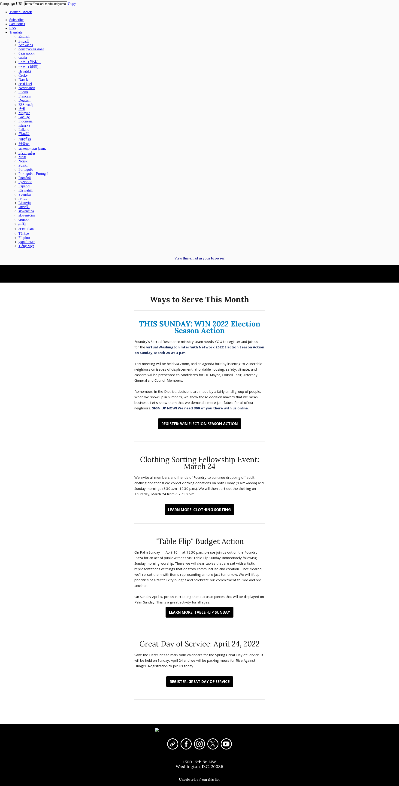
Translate (15, 32)
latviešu (24, 207)
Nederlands (26, 88)
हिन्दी (21, 109)
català (22, 57)
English (24, 36)
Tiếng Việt (26, 246)
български (26, 53)
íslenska (24, 125)
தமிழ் (22, 223)
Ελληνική (25, 105)
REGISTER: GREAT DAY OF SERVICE (200, 681)
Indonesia (25, 121)
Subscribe (16, 20)
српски (24, 219)
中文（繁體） (29, 67)
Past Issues (17, 24)
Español (24, 186)
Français (24, 96)
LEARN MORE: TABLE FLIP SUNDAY (199, 612)
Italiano (23, 129)
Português (25, 169)
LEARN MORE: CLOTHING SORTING (199, 510)
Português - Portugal (33, 174)
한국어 (24, 144)
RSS (12, 28)
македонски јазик (32, 148)
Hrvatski (24, 71)
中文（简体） (29, 62)
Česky (23, 75)
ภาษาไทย (26, 229)
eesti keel (25, 84)
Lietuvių (24, 203)
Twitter (20, 12)
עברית (22, 199)
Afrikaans (25, 45)
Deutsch (24, 100)
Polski (22, 165)
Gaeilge (24, 117)
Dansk (23, 80)
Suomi (23, 92)
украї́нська (26, 242)
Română (24, 178)
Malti (22, 157)
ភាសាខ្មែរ (24, 139)
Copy (72, 4)
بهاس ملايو (26, 153)
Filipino (24, 238)
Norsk (22, 161)
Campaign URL (11, 4)
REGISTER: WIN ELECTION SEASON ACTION (199, 424)
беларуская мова (31, 49)
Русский (25, 182)
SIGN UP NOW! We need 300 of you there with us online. (200, 408)
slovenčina (26, 211)
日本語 (24, 134)
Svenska (24, 194)
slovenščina (26, 215)
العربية (23, 41)
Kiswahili (25, 190)
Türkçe (23, 233)
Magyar (24, 113)
